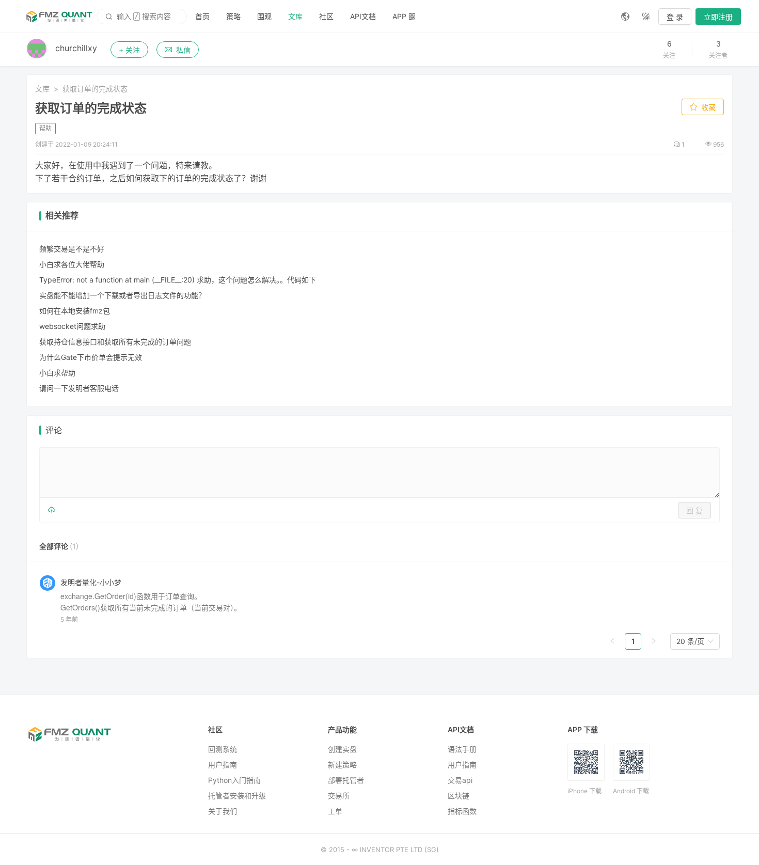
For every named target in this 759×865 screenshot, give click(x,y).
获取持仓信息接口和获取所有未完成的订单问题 (115, 341)
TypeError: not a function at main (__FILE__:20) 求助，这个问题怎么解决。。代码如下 (177, 279)
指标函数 (462, 811)
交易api (460, 780)
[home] (59, 16)
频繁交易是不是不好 (71, 248)
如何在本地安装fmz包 (74, 310)
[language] (625, 16)
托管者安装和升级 (237, 795)
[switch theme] (646, 16)
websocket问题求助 (72, 326)
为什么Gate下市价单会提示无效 (90, 357)
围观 (264, 16)
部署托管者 (346, 780)
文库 (295, 16)
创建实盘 (342, 749)
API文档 (363, 16)
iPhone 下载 (584, 791)
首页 (202, 16)
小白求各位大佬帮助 (71, 264)
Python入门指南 (234, 780)
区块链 (458, 795)
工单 (335, 811)
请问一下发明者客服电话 (79, 388)
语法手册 (462, 749)
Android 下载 (631, 791)
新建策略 (342, 764)
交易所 (339, 795)
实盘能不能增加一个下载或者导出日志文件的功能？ (122, 295)
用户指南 (222, 764)
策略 (233, 16)
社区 (326, 16)
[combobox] (690, 641)
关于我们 (222, 811)
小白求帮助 (57, 372)
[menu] (400, 16)
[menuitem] (202, 16)
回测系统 (222, 749)
